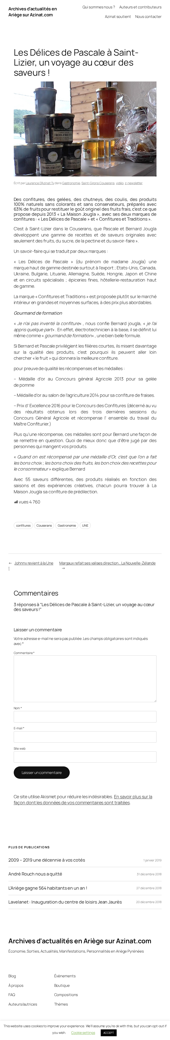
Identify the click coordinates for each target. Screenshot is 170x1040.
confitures (23, 525)
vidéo (120, 183)
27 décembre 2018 (148, 888)
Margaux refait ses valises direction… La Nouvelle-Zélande (107, 562)
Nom (18, 708)
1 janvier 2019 (152, 860)
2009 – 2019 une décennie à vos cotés (46, 860)
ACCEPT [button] (108, 1033)
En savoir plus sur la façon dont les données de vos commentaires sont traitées (83, 800)
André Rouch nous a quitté (35, 874)
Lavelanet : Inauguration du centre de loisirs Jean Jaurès (65, 902)
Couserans (44, 525)
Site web (19, 748)
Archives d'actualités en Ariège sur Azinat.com (32, 12)
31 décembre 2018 (149, 874)
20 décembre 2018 (148, 902)
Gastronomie (71, 183)
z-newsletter (134, 183)
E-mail (19, 728)
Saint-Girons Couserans (97, 183)
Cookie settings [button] (83, 1032)
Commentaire (24, 653)
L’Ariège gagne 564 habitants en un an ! (47, 888)
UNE (85, 525)
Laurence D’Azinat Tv (40, 183)
